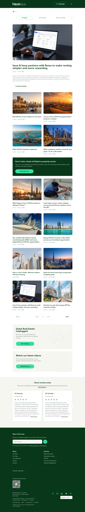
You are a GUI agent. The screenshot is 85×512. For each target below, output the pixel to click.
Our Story (15, 454)
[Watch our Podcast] (70, 493)
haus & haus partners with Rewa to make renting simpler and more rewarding (27, 306)
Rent (23, 502)
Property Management (50, 463)
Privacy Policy (43, 445)
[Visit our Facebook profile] (52, 493)
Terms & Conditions (33, 445)
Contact (15, 463)
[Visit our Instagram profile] (57, 493)
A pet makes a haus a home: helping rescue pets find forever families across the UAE (57, 205)
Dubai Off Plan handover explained (25, 149)
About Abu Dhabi (60, 17)
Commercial (29, 502)
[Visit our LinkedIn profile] (61, 493)
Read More (34, 416)
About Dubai (42, 17)
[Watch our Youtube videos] (66, 493)
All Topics (24, 17)
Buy (19, 502)
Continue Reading (20, 86)
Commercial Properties (50, 460)
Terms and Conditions (19, 498)
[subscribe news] (45, 442)
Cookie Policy (16, 500)
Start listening (25, 344)
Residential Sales (48, 454)
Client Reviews (17, 458)
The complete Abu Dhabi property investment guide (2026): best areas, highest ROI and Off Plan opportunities (26, 240)
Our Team (15, 456)
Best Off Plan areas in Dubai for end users (27, 117)
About (14, 451)
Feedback (24, 500)
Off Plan (46, 458)
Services (46, 451)
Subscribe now (24, 171)
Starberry (18, 506)
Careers (15, 460)
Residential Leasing (49, 456)
